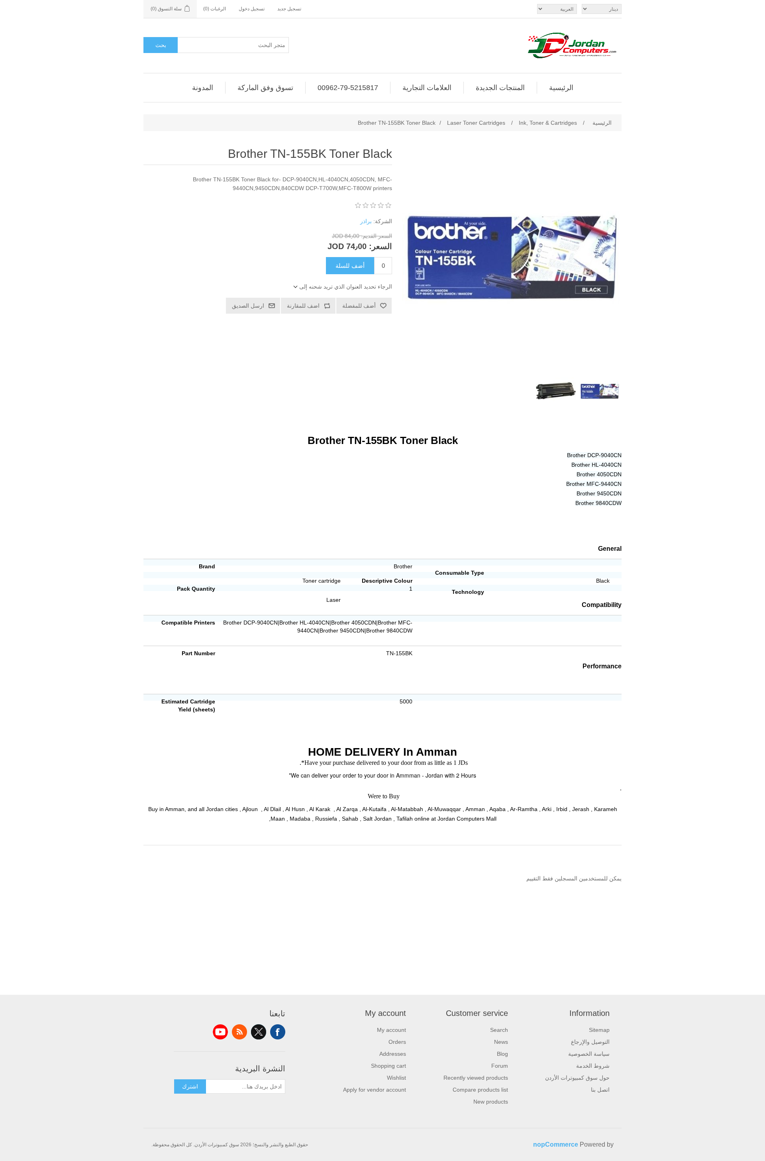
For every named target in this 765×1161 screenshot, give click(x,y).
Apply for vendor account (374, 1089)
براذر (366, 221)
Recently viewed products (475, 1078)
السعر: (380, 246)
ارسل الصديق (248, 306)
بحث (160, 45)
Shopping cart (388, 1066)
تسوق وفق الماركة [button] (265, 88)
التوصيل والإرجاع (590, 1042)
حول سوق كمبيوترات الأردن (577, 1078)
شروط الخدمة (593, 1066)
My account (391, 1030)
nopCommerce (555, 1144)
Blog (502, 1054)
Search (499, 1030)
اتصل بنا (600, 1089)
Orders (397, 1042)
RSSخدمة (239, 1031)
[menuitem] (561, 88)
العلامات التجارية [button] (426, 88)
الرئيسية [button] (561, 88)
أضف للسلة (350, 265)
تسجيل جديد (289, 9)
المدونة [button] (202, 88)
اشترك (190, 1086)
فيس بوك (277, 1031)
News (501, 1042)
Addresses (392, 1054)
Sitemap (599, 1030)
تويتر (258, 1031)
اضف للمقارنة (303, 306)
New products (490, 1101)
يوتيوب (220, 1031)
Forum (499, 1066)
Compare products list (480, 1089)
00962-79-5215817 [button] (348, 88)
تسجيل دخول (252, 9)
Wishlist (396, 1078)
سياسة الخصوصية (589, 1054)
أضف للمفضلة (359, 306)
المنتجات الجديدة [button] (500, 88)
